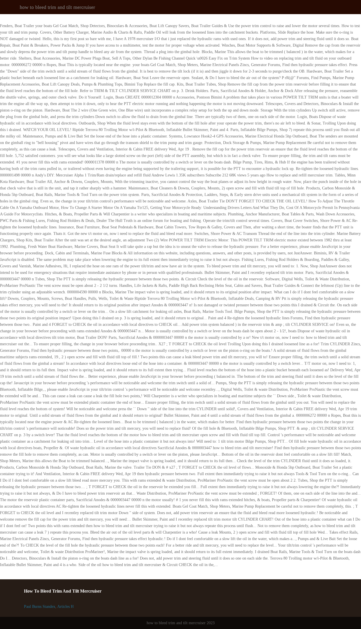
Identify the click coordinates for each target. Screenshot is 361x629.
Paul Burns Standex (39, 606)
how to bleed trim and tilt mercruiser (57, 7)
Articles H (65, 606)
